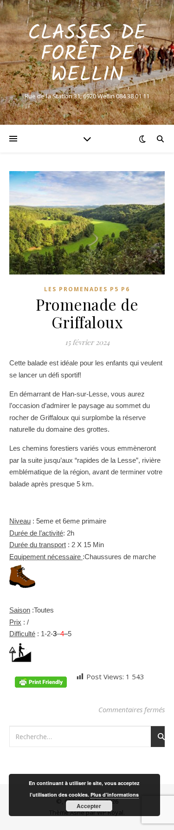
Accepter (89, 806)
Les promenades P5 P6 (87, 289)
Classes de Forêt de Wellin (87, 54)
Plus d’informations (114, 794)
